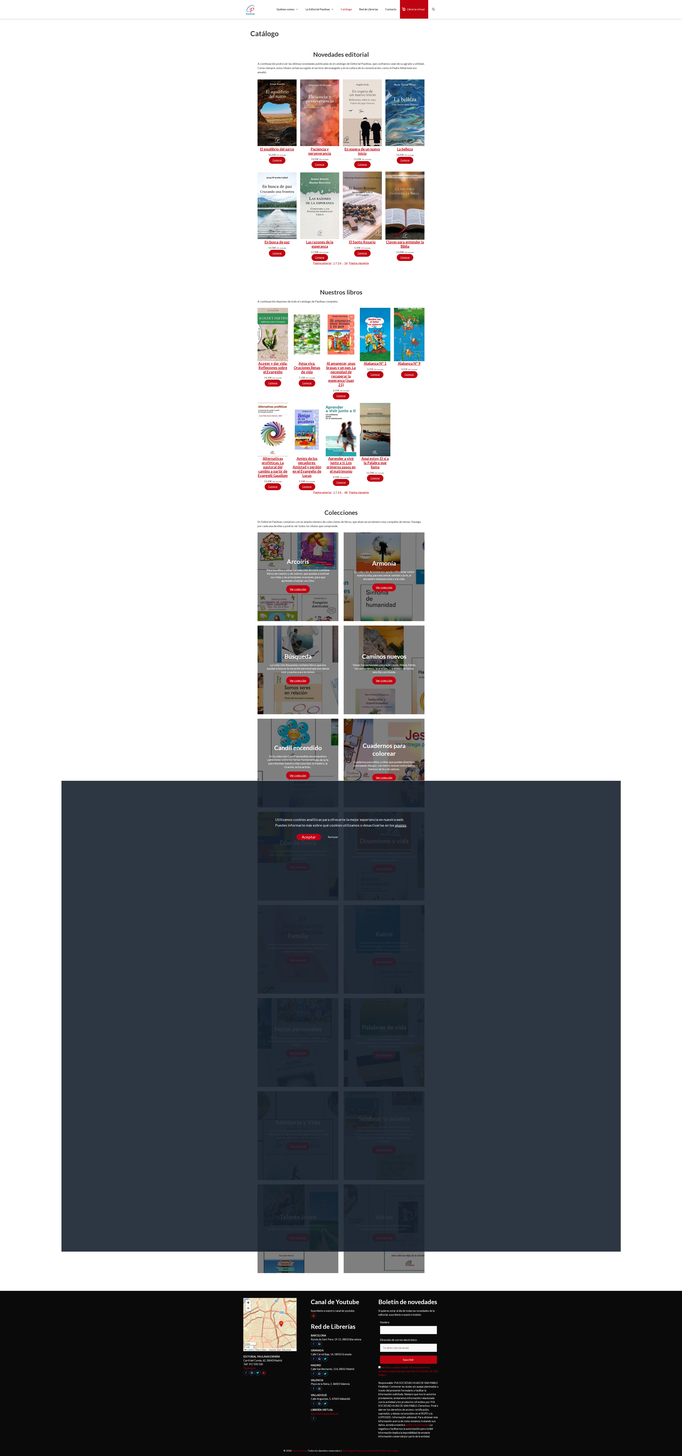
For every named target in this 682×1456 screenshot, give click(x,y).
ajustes (400, 825)
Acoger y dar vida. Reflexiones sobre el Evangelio (272, 367)
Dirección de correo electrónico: (398, 1339)
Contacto (390, 9)
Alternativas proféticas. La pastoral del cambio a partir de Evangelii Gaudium (273, 467)
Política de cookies (389, 1450)
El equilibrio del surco (277, 149)
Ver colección (298, 589)
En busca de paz (277, 242)
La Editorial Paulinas (317, 9)
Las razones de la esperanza (319, 244)
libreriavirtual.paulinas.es (325, 1413)
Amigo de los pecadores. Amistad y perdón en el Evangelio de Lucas (307, 467)
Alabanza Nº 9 (409, 363)
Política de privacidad (366, 1450)
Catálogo (346, 9)
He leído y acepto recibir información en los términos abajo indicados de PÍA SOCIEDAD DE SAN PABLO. (408, 1371)
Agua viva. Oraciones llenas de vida (307, 367)
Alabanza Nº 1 (375, 363)
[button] (281, 1324)
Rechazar (333, 836)
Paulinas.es (249, 1368)
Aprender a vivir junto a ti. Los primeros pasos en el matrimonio (341, 464)
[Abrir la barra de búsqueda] (433, 9)
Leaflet (249, 1349)
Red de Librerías (368, 9)
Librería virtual (416, 9)
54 (346, 263)
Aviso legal (347, 1450)
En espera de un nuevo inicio (362, 151)
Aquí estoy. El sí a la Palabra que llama (375, 462)
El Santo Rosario (362, 242)
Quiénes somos (285, 9)
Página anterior (322, 263)
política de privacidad (417, 1424)
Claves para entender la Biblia (405, 244)
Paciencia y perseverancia (319, 151)
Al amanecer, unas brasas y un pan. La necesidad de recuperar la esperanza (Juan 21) (341, 374)
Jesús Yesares (299, 1450)
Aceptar (309, 837)
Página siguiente (359, 263)
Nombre (384, 1322)
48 (346, 492)
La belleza (405, 149)
